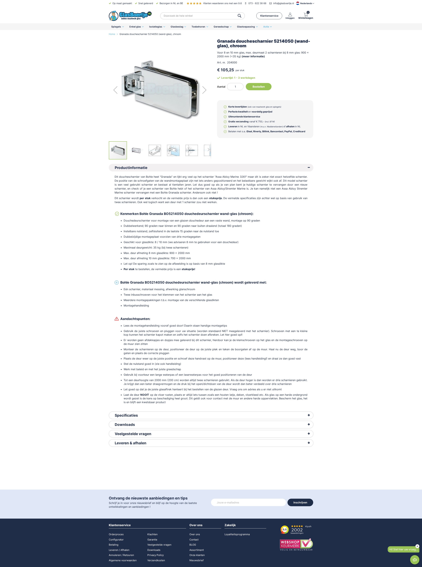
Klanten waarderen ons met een (222, 3)
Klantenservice (269, 15)
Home (112, 34)
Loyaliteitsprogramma (237, 534)
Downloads (125, 424)
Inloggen (290, 18)
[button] (302, 3)
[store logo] (130, 16)
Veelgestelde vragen (133, 434)
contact (218, 398)
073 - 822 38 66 (257, 3)
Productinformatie (131, 168)
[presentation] (211, 167)
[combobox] (202, 15)
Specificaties (126, 415)
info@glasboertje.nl (283, 3)
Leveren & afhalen (130, 443)
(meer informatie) (253, 56)
